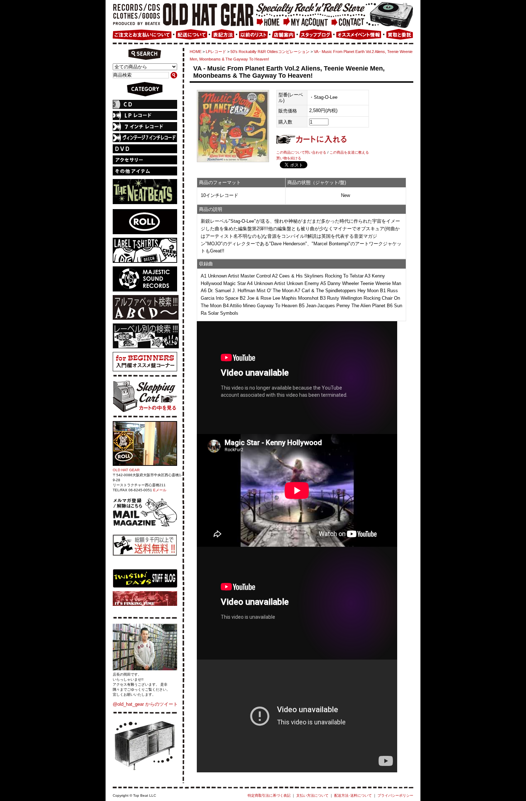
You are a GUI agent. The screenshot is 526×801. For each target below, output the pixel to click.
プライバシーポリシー (395, 795)
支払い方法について (312, 795)
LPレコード (216, 51)
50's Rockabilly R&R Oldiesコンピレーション (270, 51)
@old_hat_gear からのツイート (145, 704)
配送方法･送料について (353, 795)
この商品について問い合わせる (301, 152)
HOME (195, 51)
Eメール (159, 490)
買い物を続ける (288, 158)
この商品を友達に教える (349, 152)
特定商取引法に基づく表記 (269, 795)
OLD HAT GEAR (126, 470)
